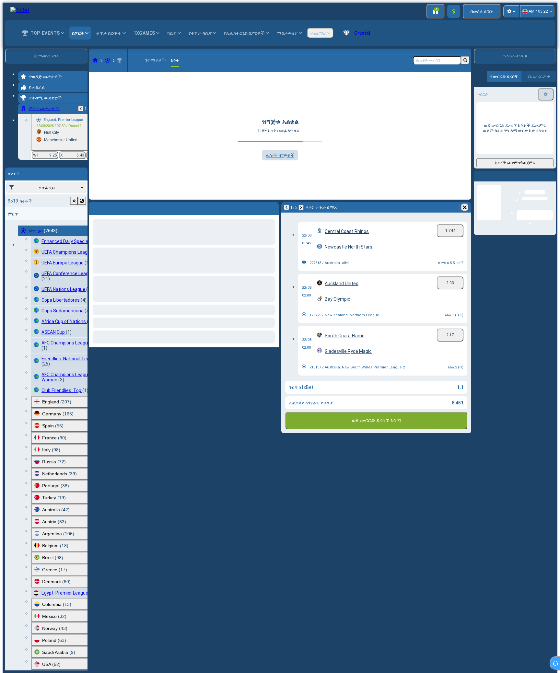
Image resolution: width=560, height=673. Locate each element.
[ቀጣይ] (301, 207)
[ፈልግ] (465, 60)
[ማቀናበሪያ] (511, 11)
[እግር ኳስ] (107, 60)
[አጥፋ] (465, 207)
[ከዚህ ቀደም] (80, 108)
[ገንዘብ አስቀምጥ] (453, 11)
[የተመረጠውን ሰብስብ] (74, 201)
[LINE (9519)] (95, 60)
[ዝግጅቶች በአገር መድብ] (82, 201)
